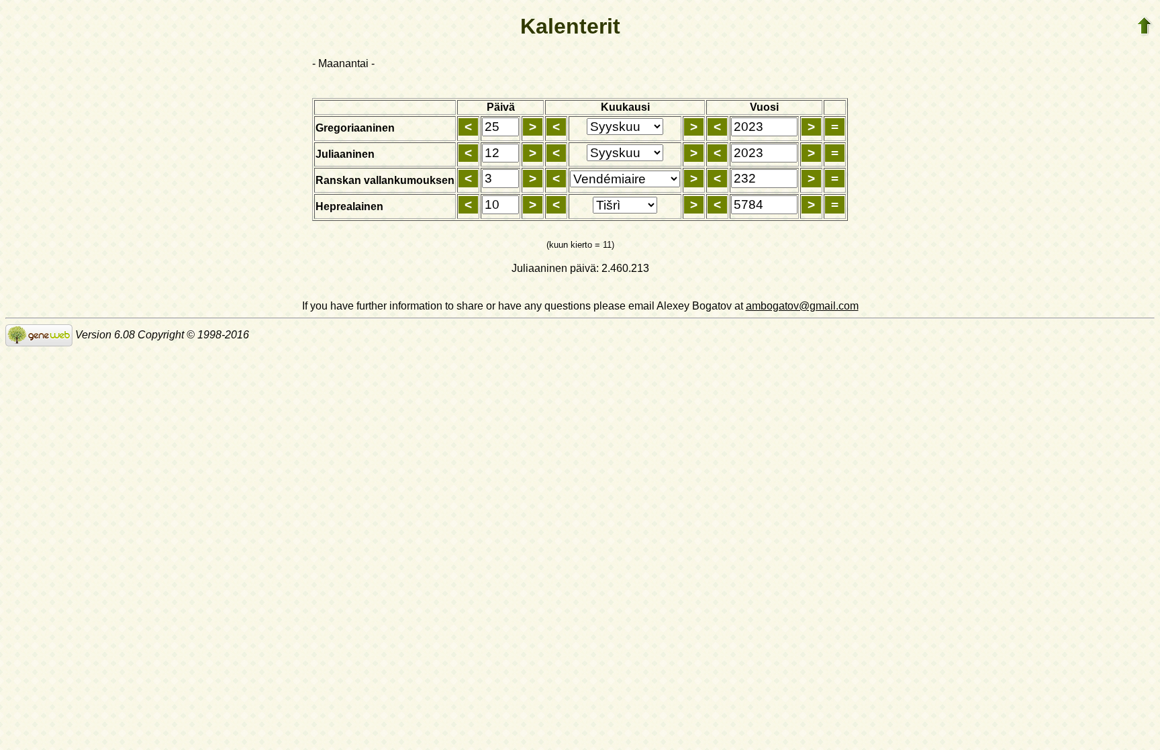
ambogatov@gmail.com (802, 306)
